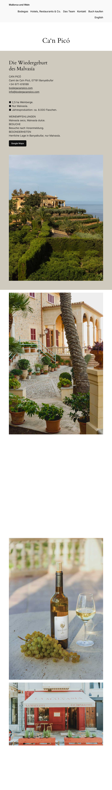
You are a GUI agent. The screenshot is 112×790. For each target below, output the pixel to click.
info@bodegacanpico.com (24, 91)
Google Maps (17, 143)
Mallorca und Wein (19, 4)
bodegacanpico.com (21, 88)
